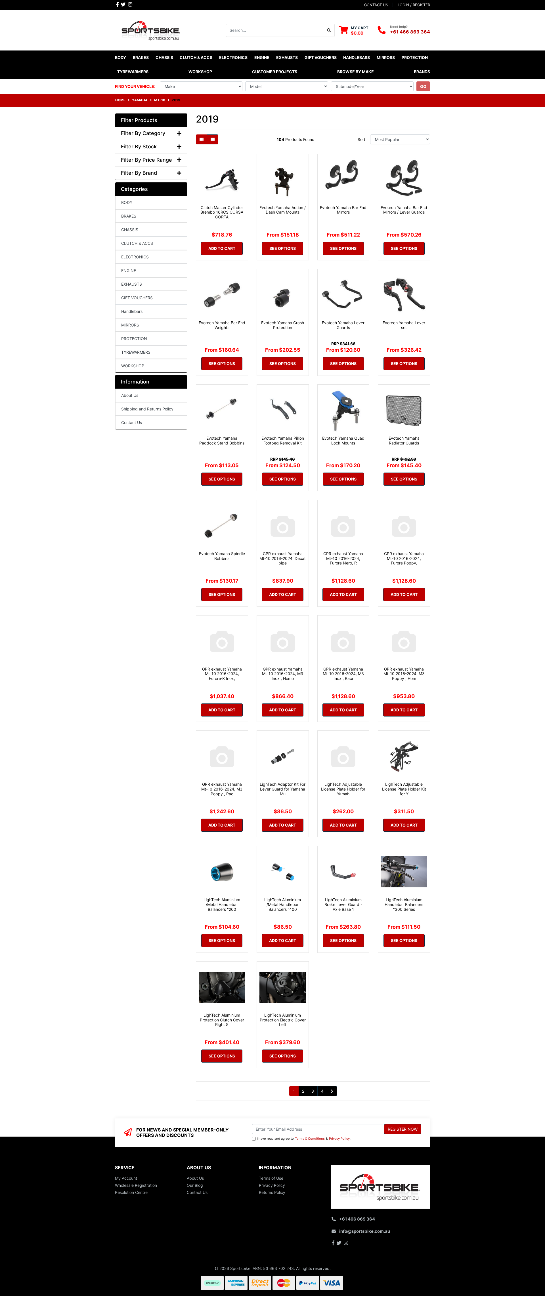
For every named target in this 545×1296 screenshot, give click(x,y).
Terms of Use (271, 1178)
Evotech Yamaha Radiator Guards (404, 440)
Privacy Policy (339, 1139)
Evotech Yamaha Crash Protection (282, 325)
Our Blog (195, 1185)
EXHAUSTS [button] (287, 57)
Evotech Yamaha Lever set (404, 325)
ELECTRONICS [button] (233, 57)
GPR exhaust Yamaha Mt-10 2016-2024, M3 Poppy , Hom (404, 674)
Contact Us (131, 422)
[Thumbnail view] (201, 139)
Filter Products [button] (139, 120)
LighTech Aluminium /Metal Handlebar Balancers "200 (222, 904)
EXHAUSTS (131, 284)
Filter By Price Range (146, 160)
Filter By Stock (139, 146)
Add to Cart (221, 248)
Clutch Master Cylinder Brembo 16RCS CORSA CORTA (221, 212)
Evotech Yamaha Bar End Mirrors (343, 210)
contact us (376, 5)
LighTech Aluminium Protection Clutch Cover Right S (222, 1020)
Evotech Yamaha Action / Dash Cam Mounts (282, 210)
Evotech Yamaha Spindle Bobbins (222, 556)
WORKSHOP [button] (200, 71)
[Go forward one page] (332, 1091)
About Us (129, 395)
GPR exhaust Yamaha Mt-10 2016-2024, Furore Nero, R (343, 558)
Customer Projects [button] (274, 71)
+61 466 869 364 (410, 32)
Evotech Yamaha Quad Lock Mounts (343, 440)
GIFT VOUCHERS (321, 57)
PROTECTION (134, 338)
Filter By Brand (139, 173)
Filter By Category (143, 133)
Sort (361, 139)
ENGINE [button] (261, 57)
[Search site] (329, 30)
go (423, 86)
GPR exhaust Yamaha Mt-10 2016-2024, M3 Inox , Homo (282, 674)
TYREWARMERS (135, 352)
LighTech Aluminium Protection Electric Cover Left (283, 1020)
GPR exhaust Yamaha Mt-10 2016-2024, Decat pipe (282, 558)
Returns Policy (272, 1192)
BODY (126, 202)
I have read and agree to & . (304, 1139)
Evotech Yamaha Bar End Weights (222, 325)
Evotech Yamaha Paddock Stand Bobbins (221, 440)
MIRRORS (130, 325)
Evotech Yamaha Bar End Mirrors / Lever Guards (404, 210)
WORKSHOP (132, 365)
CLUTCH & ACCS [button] (196, 57)
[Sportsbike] (151, 29)
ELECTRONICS (135, 256)
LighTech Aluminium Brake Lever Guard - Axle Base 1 (343, 904)
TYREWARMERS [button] (132, 71)
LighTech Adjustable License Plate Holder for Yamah (343, 789)
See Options (282, 248)
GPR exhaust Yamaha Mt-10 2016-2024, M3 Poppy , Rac (221, 789)
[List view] (212, 139)
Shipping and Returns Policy (147, 408)
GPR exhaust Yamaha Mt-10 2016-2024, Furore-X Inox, (222, 674)
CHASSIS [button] (164, 57)
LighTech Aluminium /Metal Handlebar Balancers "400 (282, 904)
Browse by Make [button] (355, 71)
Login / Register (414, 5)
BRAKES (128, 216)
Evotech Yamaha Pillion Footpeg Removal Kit (282, 440)
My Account (126, 1178)
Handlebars (131, 311)
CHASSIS (129, 229)
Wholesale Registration (136, 1185)
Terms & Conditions (310, 1139)
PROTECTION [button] (415, 57)
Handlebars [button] (356, 57)
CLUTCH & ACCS (137, 243)
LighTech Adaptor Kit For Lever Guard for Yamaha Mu (282, 789)
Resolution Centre (131, 1192)
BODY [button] (120, 57)
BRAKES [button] (141, 57)
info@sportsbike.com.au (364, 1231)
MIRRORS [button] (386, 57)
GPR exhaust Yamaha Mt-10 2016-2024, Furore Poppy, (404, 558)
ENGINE (128, 270)
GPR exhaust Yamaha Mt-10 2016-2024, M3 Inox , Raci (343, 674)
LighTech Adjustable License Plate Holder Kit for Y (404, 789)
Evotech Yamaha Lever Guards (343, 325)
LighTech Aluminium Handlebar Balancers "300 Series (404, 904)
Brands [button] (422, 71)
